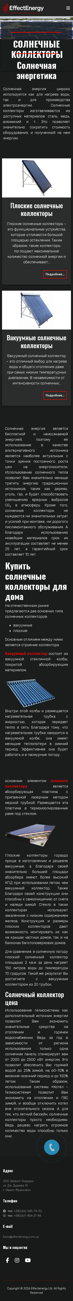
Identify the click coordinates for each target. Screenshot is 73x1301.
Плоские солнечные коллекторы (36, 209)
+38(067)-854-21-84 (27, 1216)
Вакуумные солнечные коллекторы (36, 341)
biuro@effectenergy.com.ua (21, 1237)
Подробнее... (55, 274)
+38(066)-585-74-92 (28, 1211)
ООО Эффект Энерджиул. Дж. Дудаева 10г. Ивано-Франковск (18, 1185)
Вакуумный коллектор (27, 653)
